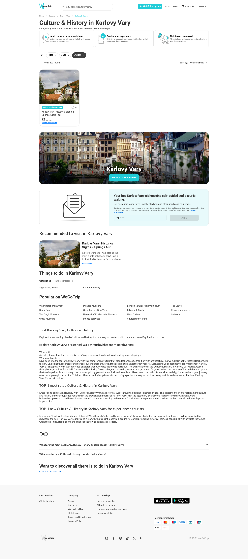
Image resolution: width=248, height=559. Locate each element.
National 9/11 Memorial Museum (100, 314)
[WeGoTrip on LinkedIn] (141, 538)
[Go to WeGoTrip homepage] (48, 6)
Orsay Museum (47, 318)
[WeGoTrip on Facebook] (113, 538)
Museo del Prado (91, 318)
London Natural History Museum (143, 305)
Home (41, 16)
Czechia (52, 16)
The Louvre (176, 305)
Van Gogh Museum (49, 314)
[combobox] (88, 6)
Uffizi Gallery (133, 314)
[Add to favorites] (75, 73)
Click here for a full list (50, 471)
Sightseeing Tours (48, 287)
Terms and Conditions (79, 517)
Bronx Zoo (44, 310)
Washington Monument (51, 305)
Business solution (105, 512)
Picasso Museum (92, 305)
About (71, 500)
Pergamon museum (181, 310)
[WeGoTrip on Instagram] (106, 538)
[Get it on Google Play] (181, 501)
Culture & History (81, 16)
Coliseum (176, 314)
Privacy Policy (75, 521)
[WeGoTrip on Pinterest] (120, 538)
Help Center (74, 512)
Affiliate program (106, 504)
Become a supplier (106, 500)
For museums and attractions (112, 508)
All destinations (47, 500)
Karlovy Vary (65, 16)
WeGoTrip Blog (76, 508)
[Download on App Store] (162, 501)
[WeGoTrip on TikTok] (127, 538)
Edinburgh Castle (135, 310)
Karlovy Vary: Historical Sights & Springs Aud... (98, 245)
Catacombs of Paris (137, 318)
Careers (72, 504)
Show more (87, 264)
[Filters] (42, 55)
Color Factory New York (95, 310)
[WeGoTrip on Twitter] (134, 538)
